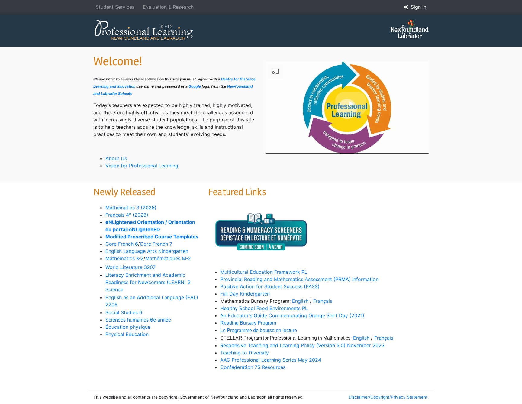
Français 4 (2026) (126, 215)
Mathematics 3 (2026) (130, 208)
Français (322, 301)
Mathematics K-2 (124, 258)
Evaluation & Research (168, 7)
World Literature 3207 (130, 267)
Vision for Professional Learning (141, 166)
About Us (116, 158)
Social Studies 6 (123, 312)
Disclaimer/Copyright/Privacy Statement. (389, 397)
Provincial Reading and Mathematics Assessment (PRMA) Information (299, 279)
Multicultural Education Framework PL (263, 272)
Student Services (115, 7)
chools (126, 93)
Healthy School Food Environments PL (264, 308)
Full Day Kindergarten (245, 294)
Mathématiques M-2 (168, 258)
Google (194, 86)
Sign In (417, 7)
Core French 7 (156, 244)
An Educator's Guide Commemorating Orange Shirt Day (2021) (292, 315)
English (300, 301)
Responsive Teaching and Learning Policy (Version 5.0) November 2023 (302, 345)
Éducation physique (128, 327)
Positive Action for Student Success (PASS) (270, 286)
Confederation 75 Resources (252, 367)
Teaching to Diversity (244, 353)
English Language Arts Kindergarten (146, 251)
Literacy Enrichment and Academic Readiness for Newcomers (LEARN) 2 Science (148, 282)
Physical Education (127, 334)
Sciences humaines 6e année (138, 320)
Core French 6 (121, 244)
